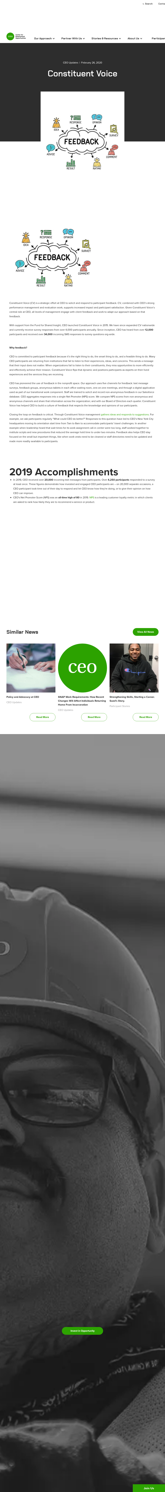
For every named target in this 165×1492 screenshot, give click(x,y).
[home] (16, 38)
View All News (145, 632)
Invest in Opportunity (83, 1331)
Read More (42, 717)
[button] (44, 38)
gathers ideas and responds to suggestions (125, 414)
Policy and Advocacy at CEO (22, 697)
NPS (91, 497)
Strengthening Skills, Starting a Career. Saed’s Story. (132, 699)
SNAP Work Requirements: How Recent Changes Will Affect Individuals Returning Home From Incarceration (82, 701)
